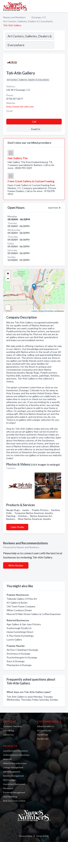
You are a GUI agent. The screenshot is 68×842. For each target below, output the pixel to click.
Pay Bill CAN (42, 739)
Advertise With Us (45, 726)
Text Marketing (10, 796)
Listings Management (13, 767)
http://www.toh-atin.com (20, 106)
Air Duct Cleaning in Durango (22, 649)
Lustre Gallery (14, 639)
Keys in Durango (16, 661)
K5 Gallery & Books (17, 602)
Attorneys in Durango (18, 653)
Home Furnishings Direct (20, 631)
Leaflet (34, 310)
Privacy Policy (25, 836)
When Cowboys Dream (19, 610)
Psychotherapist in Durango (22, 657)
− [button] (8, 279)
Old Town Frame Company (21, 606)
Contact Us (8, 734)
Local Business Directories (15, 750)
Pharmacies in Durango (19, 665)
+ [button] (8, 273)
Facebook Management (14, 792)
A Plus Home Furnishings (20, 635)
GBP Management (11, 771)
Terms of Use (42, 836)
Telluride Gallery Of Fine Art (22, 598)
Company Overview (12, 726)
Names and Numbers (14, 17)
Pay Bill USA (42, 734)
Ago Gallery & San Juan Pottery (24, 624)
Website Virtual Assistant (15, 763)
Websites (7, 759)
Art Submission (44, 730)
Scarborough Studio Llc (19, 628)
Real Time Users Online (14, 800)
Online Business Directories (16, 755)
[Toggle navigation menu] (63, 6)
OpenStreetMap (46, 310)
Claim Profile (17, 527)
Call (34, 121)
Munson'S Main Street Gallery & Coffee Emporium (34, 614)
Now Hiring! (8, 730)
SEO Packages (9, 780)
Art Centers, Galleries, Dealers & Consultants (28, 21)
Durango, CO (39, 17)
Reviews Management (13, 775)
